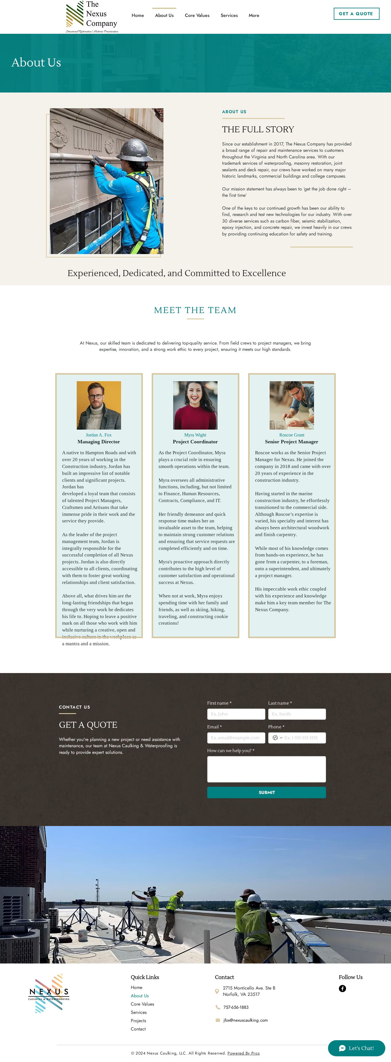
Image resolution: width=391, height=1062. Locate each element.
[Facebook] (342, 988)
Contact (138, 1029)
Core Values (141, 1004)
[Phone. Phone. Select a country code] (277, 737)
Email (214, 727)
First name (219, 703)
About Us (140, 995)
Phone (276, 727)
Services (139, 1012)
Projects (138, 1020)
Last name (280, 703)
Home (136, 987)
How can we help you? (230, 751)
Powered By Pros (244, 1053)
